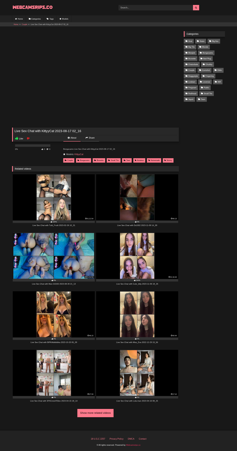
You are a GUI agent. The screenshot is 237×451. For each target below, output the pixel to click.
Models (65, 19)
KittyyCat (78, 154)
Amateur (140, 160)
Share (91, 138)
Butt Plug (207, 58)
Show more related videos (95, 412)
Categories (36, 19)
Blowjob (191, 53)
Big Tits (191, 47)
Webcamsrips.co (133, 445)
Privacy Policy (116, 439)
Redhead (192, 93)
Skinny (169, 160)
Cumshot (206, 70)
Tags (52, 19)
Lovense (206, 82)
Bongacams (85, 160)
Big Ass (215, 41)
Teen (128, 160)
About (73, 138)
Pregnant (192, 87)
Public (206, 87)
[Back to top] (228, 443)
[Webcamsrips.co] (32, 8)
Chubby (209, 64)
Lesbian (191, 82)
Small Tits (115, 160)
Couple (24, 24)
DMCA (131, 439)
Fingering (209, 76)
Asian (202, 41)
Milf (219, 82)
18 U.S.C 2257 (98, 439)
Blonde (205, 47)
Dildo (219, 70)
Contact (142, 439)
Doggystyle (193, 76)
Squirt (190, 99)
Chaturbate (193, 64)
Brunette (100, 160)
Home (20, 19)
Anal (190, 41)
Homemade (155, 160)
